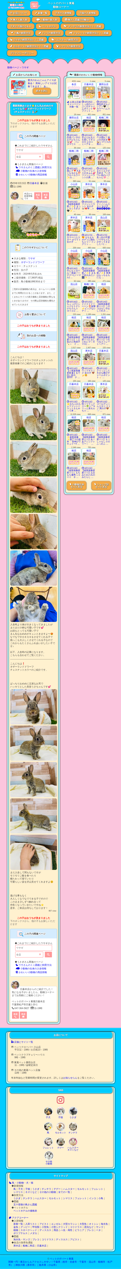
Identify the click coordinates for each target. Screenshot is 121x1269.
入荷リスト (31, 1224)
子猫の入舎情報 (87, 13)
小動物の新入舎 (48, 20)
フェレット (97, 1189)
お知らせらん (70, 1078)
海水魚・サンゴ (21, 1239)
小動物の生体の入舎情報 (33, 171)
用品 (56, 1230)
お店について (20, 13)
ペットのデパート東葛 (61, 1258)
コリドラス (76, 1227)
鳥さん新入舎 (20, 20)
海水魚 (104, 1224)
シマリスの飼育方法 (69, 46)
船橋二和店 (29, 1245)
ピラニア (79, 1230)
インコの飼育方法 (50, 33)
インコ (92, 1198)
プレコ (90, 1230)
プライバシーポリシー (22, 53)
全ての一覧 (64, 1192)
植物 (15, 1230)
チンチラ (46, 1189)
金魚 (15, 1227)
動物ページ (13, 67)
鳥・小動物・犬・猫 (22, 1183)
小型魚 (45, 1227)
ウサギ (25, 67)
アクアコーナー (19, 1217)
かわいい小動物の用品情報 (32, 174)
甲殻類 (35, 1227)
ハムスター (69, 1189)
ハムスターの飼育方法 (66, 39)
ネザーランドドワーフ (33, 262)
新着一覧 (42, 13)
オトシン (93, 1224)
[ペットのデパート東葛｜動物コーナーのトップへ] (16, 8)
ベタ (98, 1230)
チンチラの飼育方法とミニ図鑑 (84, 26)
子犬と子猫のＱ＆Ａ (20, 26)
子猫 (27, 1189)
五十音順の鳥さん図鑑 (25, 1204)
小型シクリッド (59, 1227)
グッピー (25, 1227)
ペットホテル (48, 26)
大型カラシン (70, 1224)
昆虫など (89, 1227)
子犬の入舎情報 (63, 13)
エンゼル (56, 1224)
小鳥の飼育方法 (22, 33)
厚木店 (17, 1245)
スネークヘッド (29, 1230)
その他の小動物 (47, 1192)
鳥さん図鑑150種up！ (79, 20)
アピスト (44, 1224)
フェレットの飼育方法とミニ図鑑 (91, 33)
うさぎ (35, 1189)
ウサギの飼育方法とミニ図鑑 (28, 39)
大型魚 (83, 1224)
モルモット (83, 1189)
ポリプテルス (20, 1233)
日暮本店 (34, 183)
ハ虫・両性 (66, 1230)
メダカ (33, 1233)
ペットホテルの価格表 (25, 1210)
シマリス (18, 1192)
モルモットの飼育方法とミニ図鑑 (31, 46)
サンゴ (99, 1227)
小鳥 (100, 1198)
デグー (57, 1189)
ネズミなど (31, 1192)
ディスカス (45, 1230)
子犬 (20, 1189)
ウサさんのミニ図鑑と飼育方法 (35, 167)
